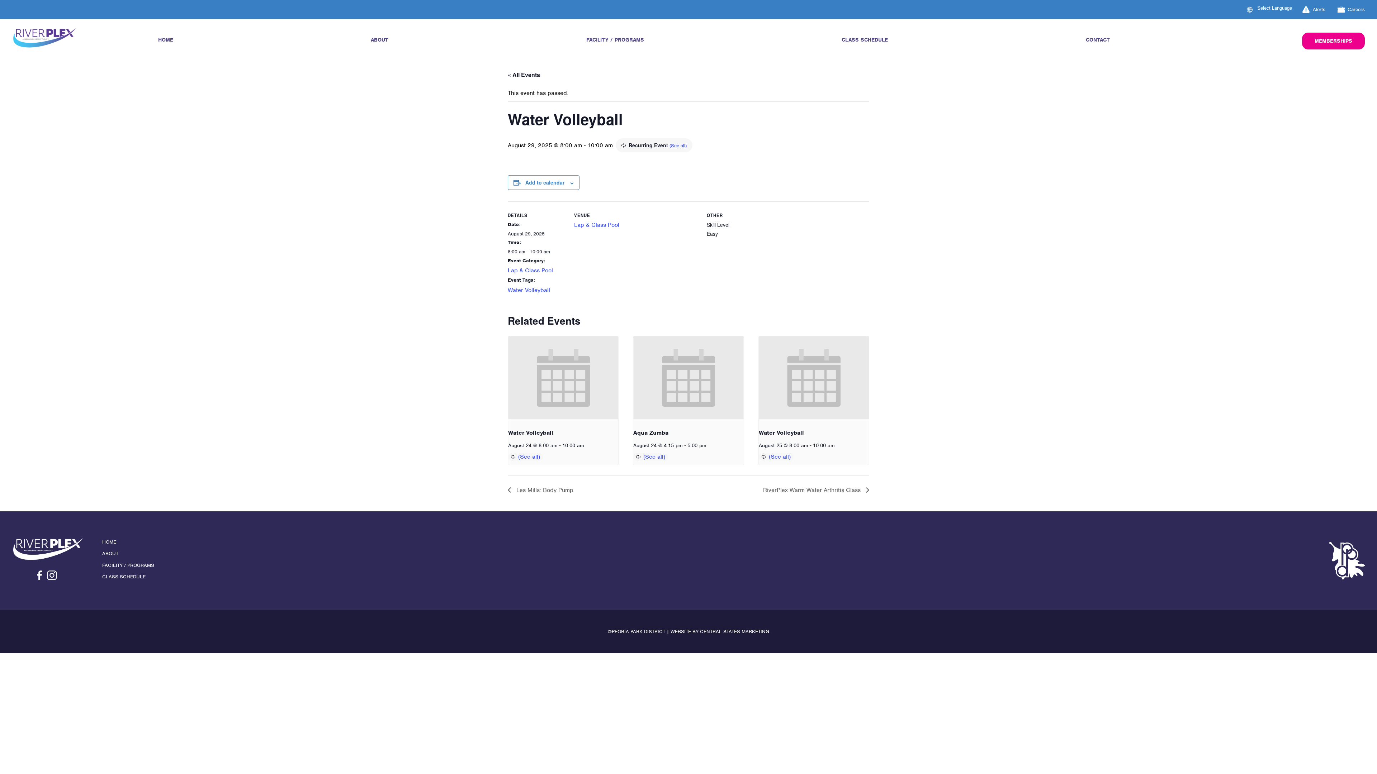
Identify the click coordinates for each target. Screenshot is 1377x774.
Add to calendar (544, 182)
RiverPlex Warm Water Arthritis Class (812, 490)
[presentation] (563, 377)
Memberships (1333, 41)
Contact (1098, 40)
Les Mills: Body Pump (544, 490)
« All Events (524, 75)
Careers (1356, 9)
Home (165, 40)
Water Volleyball (529, 290)
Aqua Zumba (650, 432)
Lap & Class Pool (530, 270)
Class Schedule (865, 40)
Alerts (1319, 9)
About (379, 40)
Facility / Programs (615, 40)
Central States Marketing (734, 632)
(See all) (678, 146)
